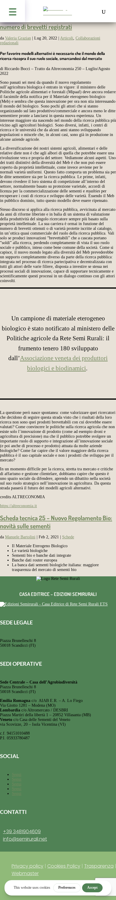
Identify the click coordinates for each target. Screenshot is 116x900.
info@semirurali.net (25, 839)
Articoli (66, 38)
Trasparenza (99, 866)
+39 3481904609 (22, 831)
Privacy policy (27, 866)
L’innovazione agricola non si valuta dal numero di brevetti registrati (48, 23)
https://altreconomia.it (18, 506)
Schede (68, 537)
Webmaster (25, 873)
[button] (12, 11)
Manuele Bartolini (20, 537)
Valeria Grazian (18, 38)
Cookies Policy (63, 866)
